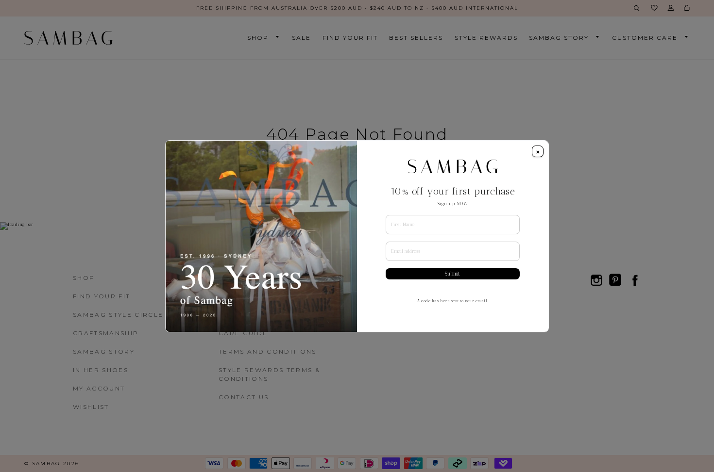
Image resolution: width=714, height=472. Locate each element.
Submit (452, 274)
